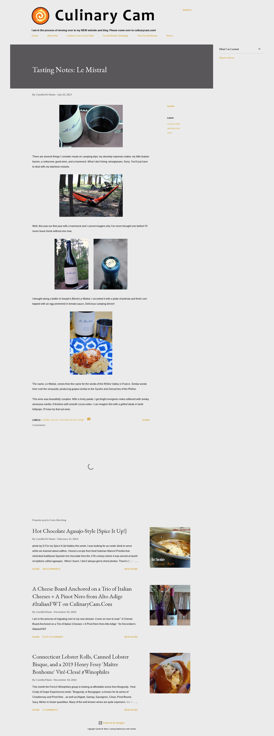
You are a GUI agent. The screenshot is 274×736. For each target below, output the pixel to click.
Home (35, 35)
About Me (52, 35)
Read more (131, 569)
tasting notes (173, 128)
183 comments (51, 569)
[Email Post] (89, 420)
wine (169, 132)
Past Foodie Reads (147, 35)
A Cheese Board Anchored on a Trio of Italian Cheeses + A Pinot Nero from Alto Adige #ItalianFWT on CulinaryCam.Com (82, 596)
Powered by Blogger (113, 722)
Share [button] (170, 106)
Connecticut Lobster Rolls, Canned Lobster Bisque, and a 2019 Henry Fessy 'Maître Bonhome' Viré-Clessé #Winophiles (80, 664)
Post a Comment (52, 636)
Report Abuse (226, 57)
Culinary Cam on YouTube (80, 35)
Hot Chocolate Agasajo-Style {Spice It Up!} (79, 531)
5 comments (50, 709)
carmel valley (173, 123)
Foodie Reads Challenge (115, 35)
